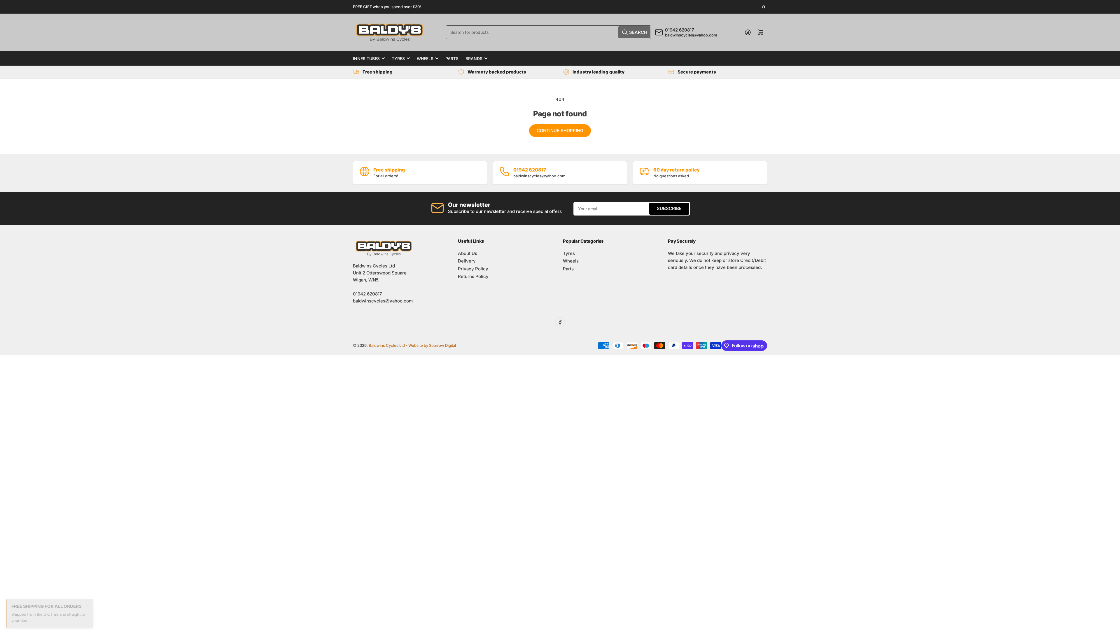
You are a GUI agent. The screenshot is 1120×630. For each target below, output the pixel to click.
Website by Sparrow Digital (432, 345)
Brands (474, 58)
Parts (452, 58)
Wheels (425, 58)
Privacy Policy (473, 269)
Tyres (398, 58)
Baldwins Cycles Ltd (387, 345)
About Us (467, 253)
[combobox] (548, 32)
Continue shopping (560, 130)
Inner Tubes (366, 58)
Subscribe (669, 208)
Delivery (467, 261)
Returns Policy (473, 276)
